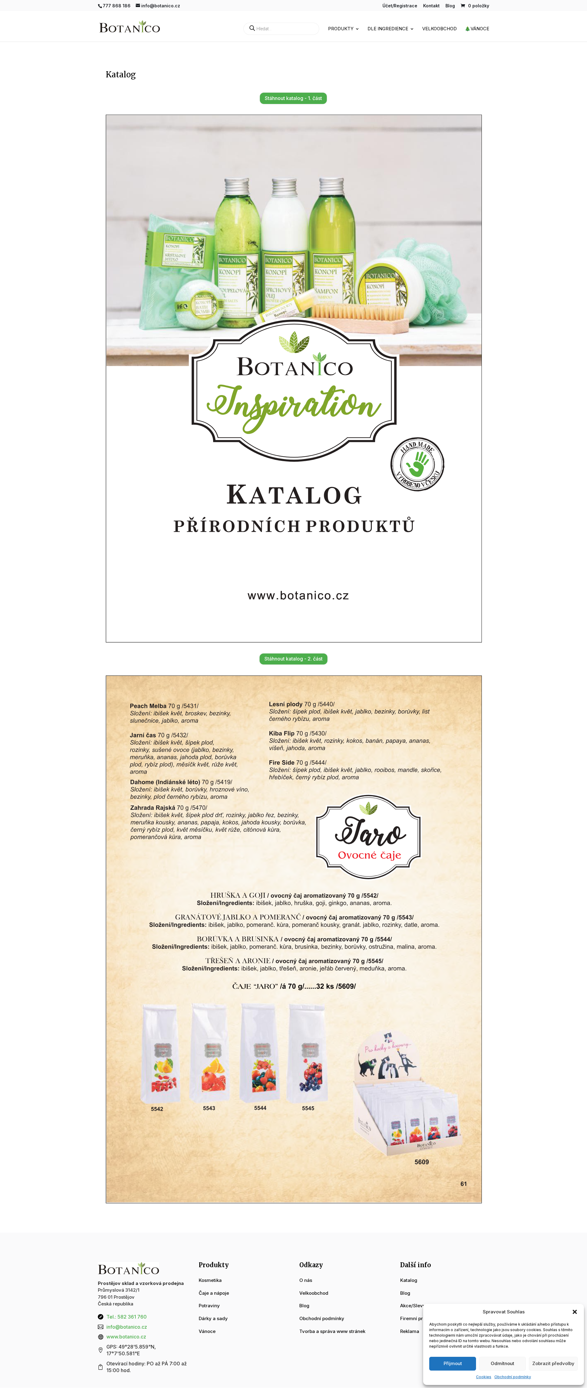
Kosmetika (210, 1280)
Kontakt (431, 6)
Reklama (409, 1331)
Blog (450, 6)
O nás (305, 1280)
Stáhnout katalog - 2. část (293, 659)
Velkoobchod (439, 29)
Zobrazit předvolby (553, 1363)
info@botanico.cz (126, 1327)
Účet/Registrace (399, 6)
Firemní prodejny (419, 1318)
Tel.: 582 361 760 (126, 1317)
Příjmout (453, 1363)
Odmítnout (502, 1363)
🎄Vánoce (477, 29)
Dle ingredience (387, 29)
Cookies (483, 1377)
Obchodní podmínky (512, 1377)
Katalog (408, 1280)
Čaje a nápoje (214, 1293)
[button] (575, 1312)
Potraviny (209, 1305)
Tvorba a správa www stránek (332, 1331)
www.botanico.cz (126, 1337)
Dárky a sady (213, 1318)
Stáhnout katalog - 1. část (293, 98)
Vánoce (207, 1331)
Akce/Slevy (413, 1305)
